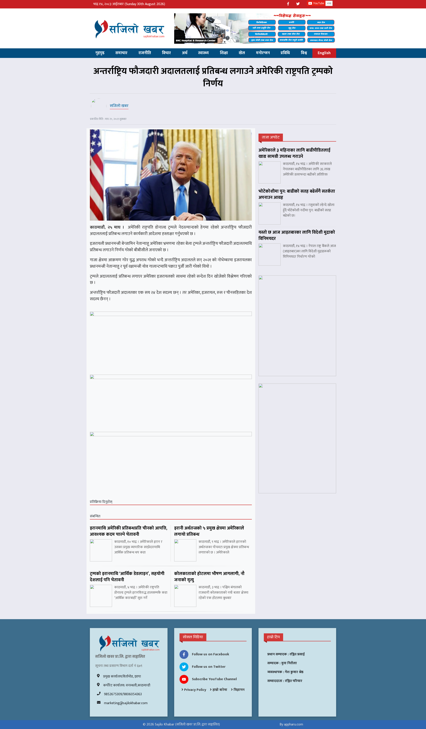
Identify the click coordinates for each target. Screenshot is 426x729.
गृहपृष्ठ (100, 53)
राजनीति (144, 53)
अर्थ (184, 53)
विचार (166, 53)
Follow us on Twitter (208, 667)
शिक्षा (224, 53)
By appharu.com (291, 724)
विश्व (304, 53)
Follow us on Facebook (210, 654)
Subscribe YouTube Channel (214, 679)
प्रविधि (285, 53)
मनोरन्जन (263, 53)
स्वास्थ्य (203, 53)
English (324, 53)
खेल (242, 53)
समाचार (121, 53)
